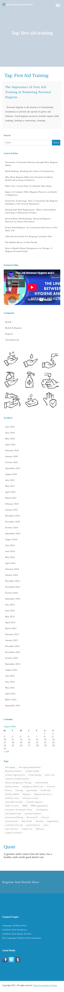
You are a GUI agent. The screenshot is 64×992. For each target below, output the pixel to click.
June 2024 (10, 551)
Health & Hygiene (13, 328)
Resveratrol (32, 817)
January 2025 (11, 510)
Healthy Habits (12, 794)
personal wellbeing (14, 817)
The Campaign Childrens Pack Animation (21, 938)
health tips (46, 790)
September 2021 (12, 705)
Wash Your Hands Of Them (45, 985)
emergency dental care (33, 786)
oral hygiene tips (13, 813)
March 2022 (11, 699)
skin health (26, 821)
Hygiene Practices (42, 794)
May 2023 (10, 616)
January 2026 (11, 456)
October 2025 (11, 462)
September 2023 (12, 599)
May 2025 (10, 486)
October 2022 (11, 658)
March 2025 (11, 498)
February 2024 (12, 569)
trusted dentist (33, 825)
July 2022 (10, 676)
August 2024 (11, 539)
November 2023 (12, 587)
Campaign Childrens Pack (14, 925)
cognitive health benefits (17, 779)
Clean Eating (35, 775)
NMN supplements (39, 806)
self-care (45, 817)
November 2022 (12, 652)
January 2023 (11, 640)
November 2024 (12, 522)
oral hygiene (42, 809)
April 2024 (10, 563)
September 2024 (12, 533)
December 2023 (12, 581)
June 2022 (10, 682)
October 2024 (11, 527)
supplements (53, 821)
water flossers (11, 829)
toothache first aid (14, 825)
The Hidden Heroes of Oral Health (21, 242)
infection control (30, 798)
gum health (32, 790)
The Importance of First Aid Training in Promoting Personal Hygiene (28, 92)
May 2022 (10, 688)
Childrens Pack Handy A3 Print (17, 934)
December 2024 (12, 516)
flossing (19, 790)
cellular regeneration (15, 775)
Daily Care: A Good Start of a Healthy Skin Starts (28, 186)
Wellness (40, 829)
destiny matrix (12, 786)
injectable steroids (14, 802)
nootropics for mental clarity (18, 809)
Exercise (51, 786)
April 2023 (10, 622)
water (46, 825)
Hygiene (9, 334)
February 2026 (12, 450)
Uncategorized (12, 340)
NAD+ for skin (12, 806)
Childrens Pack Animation (14, 930)
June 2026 (10, 433)
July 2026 (10, 427)
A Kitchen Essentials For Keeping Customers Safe (28, 236)
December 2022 (12, 646)
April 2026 (10, 444)
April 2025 (10, 492)
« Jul (6, 751)
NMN (24, 806)
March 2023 (11, 628)
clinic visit (50, 775)
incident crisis (12, 798)
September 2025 (12, 468)
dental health (41, 782)
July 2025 (10, 480)
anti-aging (10, 767)
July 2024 (10, 545)
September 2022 (12, 664)
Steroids (39, 821)
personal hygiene (33, 813)
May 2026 (10, 439)
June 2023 (10, 610)
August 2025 (11, 474)
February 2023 (12, 634)
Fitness (8, 790)
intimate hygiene (34, 802)
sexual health (11, 821)
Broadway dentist (13, 771)
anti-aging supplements (30, 767)
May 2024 (10, 557)
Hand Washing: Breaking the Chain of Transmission (29, 171)
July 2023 (10, 605)
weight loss (27, 829)
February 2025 (12, 504)
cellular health (32, 771)
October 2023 (11, 593)
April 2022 (10, 694)
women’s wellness (13, 833)
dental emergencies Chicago (18, 782)
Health (8, 322)
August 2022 (11, 670)
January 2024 (11, 575)
